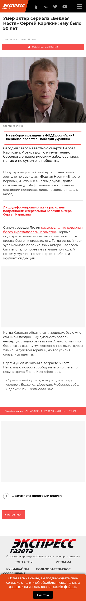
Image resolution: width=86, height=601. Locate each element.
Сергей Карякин (55, 411)
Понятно (43, 595)
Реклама (63, 562)
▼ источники (12, 514)
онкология (33, 411)
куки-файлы (17, 569)
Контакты (24, 562)
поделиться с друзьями (44, 47)
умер (73, 411)
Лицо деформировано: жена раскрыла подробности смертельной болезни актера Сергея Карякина (37, 211)
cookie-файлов (64, 587)
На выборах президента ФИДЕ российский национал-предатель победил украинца (40, 137)
